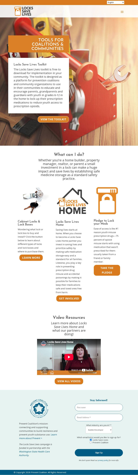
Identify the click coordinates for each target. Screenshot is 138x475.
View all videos (68, 381)
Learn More (31, 257)
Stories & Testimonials (47, 62)
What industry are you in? (98, 425)
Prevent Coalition (100, 442)
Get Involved (69, 298)
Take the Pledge (106, 270)
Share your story (52, 105)
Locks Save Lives (100, 440)
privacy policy (103, 460)
